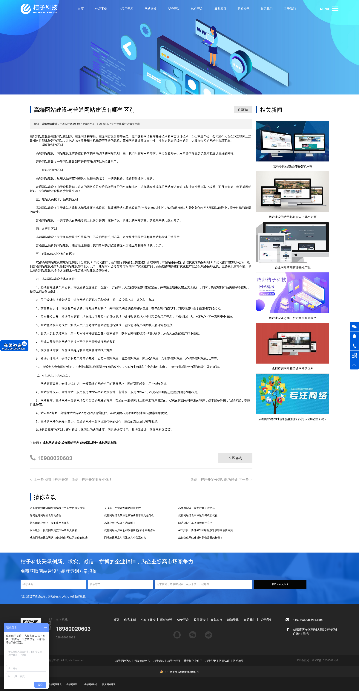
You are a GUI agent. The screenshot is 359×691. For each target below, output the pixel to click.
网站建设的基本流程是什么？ (195, 522)
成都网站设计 (73, 684)
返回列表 (243, 109)
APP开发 (174, 9)
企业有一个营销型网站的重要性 (122, 508)
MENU (324, 9)
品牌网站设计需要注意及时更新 (196, 508)
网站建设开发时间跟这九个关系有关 (125, 537)
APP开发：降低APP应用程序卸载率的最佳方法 (205, 530)
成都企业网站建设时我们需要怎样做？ (200, 537)
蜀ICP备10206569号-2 (325, 660)
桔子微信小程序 (193, 660)
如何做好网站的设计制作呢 (45, 515)
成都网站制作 (91, 684)
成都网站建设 (55, 684)
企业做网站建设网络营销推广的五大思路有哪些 (57, 508)
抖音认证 (224, 660)
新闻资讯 (243, 9)
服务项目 (220, 9)
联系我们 (267, 9)
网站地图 (238, 660)
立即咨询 (235, 457)
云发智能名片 (142, 660)
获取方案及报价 (280, 584)
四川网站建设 (109, 684)
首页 (81, 9)
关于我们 (290, 9)
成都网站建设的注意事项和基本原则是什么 (129, 515)
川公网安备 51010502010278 (182, 672)
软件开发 (197, 9)
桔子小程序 (173, 660)
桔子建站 (159, 660)
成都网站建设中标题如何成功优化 (197, 515)
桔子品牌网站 (123, 660)
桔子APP (210, 660)
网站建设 (151, 9)
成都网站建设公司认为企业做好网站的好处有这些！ (60, 537)
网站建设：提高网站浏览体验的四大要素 (53, 530)
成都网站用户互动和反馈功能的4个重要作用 (129, 530)
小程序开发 (125, 9)
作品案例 (101, 9)
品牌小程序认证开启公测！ (120, 522)
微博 (208, 633)
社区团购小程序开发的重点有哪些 (49, 522)
